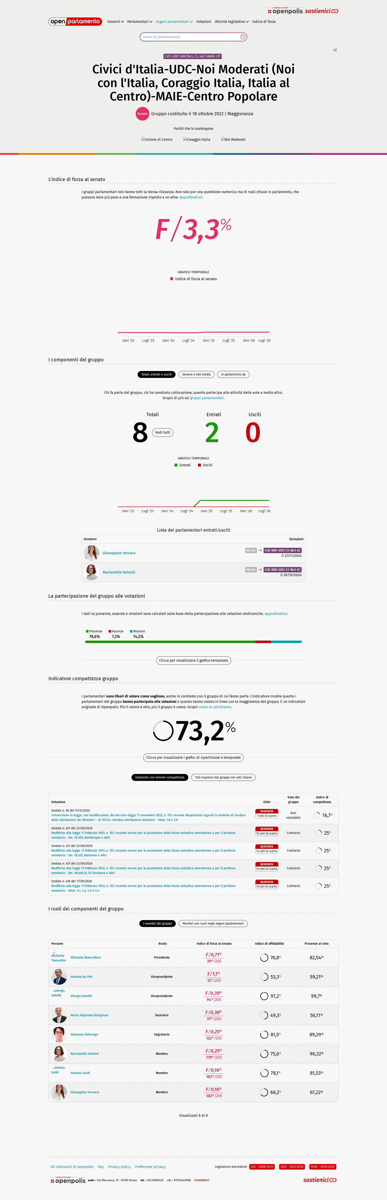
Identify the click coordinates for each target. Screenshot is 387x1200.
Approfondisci (191, 197)
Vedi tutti (162, 432)
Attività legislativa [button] (230, 21)
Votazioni (203, 21)
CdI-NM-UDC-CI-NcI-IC (282, 550)
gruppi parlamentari (207, 398)
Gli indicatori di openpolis (72, 1167)
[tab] (157, 374)
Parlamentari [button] (137, 21)
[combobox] (193, 37)
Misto (251, 550)
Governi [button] (114, 21)
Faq (101, 1167)
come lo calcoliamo (215, 707)
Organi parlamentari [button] (172, 21)
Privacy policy (119, 1167)
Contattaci (201, 1180)
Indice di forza (264, 21)
